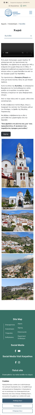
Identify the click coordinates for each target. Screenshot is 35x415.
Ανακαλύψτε (9, 329)
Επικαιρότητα (10, 325)
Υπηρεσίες (9, 333)
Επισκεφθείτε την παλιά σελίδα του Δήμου (17, 375)
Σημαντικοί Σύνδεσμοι (22, 337)
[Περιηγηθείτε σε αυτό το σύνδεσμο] (4, 3)
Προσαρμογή (17, 406)
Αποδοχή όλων (17, 400)
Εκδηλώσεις (9, 337)
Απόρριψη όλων (17, 411)
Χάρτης (20, 328)
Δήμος (20, 324)
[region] (17, 396)
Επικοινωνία (22, 332)
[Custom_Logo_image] (12, 12)
